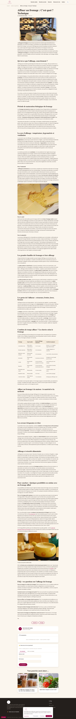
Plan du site (51, 705)
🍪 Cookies (3, 717)
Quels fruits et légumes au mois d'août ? (48, 689)
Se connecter (23, 664)
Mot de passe (21, 658)
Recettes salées (34, 2)
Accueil (8, 5)
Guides (63, 2)
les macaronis (32, 514)
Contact (50, 703)
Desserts (50, 2)
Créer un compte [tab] (30, 651)
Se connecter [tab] (22, 651)
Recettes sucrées (42, 2)
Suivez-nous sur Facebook (14, 711)
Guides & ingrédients (15, 5)
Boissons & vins (56, 2)
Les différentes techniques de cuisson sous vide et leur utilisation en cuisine (27, 690)
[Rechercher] (68, 2)
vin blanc (51, 568)
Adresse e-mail (21, 654)
